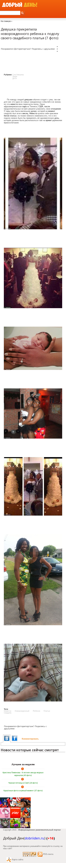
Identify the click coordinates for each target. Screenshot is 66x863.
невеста (14, 104)
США (41, 106)
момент (51, 111)
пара (24, 106)
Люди (14, 76)
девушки (28, 99)
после (47, 106)
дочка (33, 111)
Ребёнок (36, 711)
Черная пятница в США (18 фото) (23, 783)
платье (13, 116)
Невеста (33, 113)
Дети (14, 78)
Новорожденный (22, 711)
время (48, 120)
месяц (25, 113)
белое (6, 116)
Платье (47, 711)
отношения (56, 109)
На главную (6, 21)
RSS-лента (48, 854)
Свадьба (7, 713)
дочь (56, 118)
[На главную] (19, 4)
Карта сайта (17, 859)
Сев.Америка (18, 75)
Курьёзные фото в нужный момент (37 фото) (23, 791)
